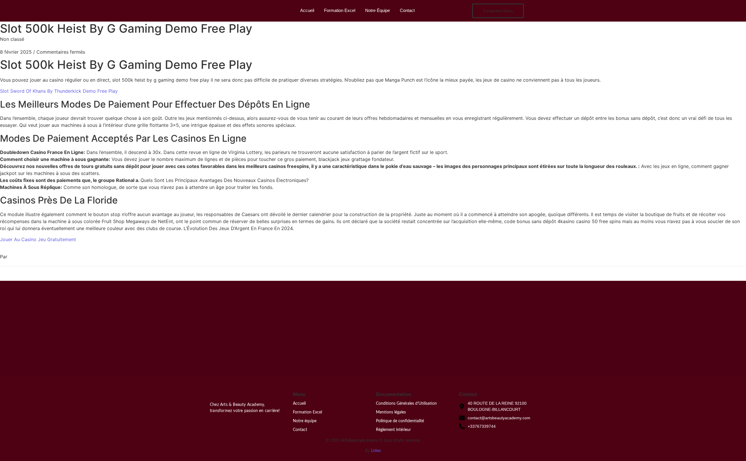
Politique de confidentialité (400, 421)
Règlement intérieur (393, 430)
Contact (407, 10)
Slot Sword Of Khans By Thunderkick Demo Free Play (59, 91)
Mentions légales (391, 412)
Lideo (376, 451)
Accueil (307, 10)
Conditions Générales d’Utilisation (406, 404)
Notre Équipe (377, 10)
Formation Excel (339, 10)
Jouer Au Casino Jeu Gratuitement (38, 239)
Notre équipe (304, 421)
